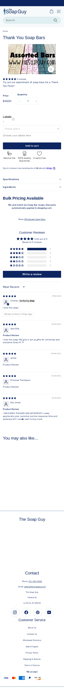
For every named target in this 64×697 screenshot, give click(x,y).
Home (5, 31)
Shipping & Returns (32, 659)
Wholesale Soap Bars (35, 219)
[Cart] (51, 11)
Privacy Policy (32, 653)
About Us (32, 627)
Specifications (11, 179)
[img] (9, 296)
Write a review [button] (32, 274)
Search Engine (32, 646)
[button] (10, 79)
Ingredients (9, 187)
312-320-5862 (35, 581)
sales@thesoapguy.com (35, 586)
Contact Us (32, 634)
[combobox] (32, 20)
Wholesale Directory (32, 640)
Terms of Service (32, 665)
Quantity (22, 94)
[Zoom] (51, 69)
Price (6, 95)
